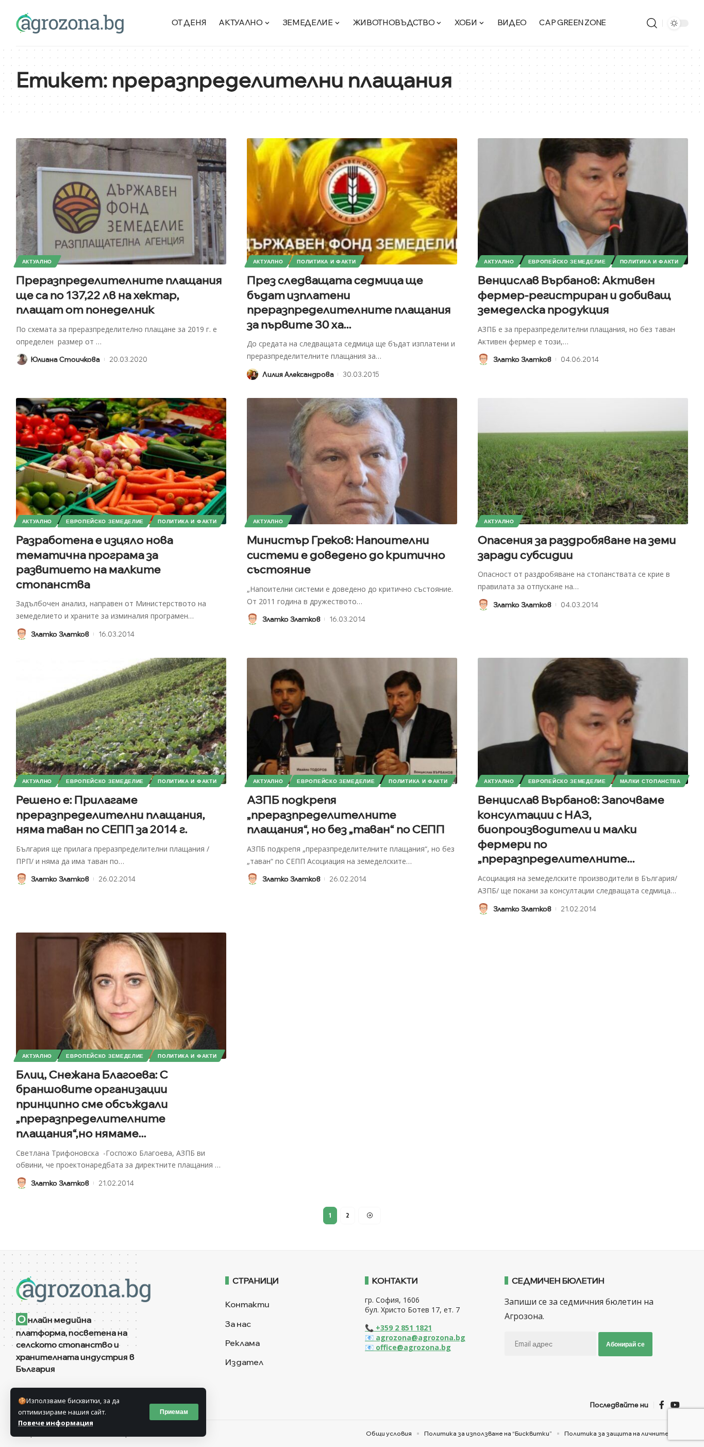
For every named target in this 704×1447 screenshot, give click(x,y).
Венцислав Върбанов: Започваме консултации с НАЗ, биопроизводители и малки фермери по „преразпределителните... (571, 829)
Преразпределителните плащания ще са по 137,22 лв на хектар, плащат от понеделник (119, 295)
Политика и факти (326, 261)
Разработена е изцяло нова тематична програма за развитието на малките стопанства (94, 562)
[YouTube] (675, 1405)
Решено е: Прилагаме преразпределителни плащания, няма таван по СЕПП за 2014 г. (110, 814)
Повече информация (55, 1422)
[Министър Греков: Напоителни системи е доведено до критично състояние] (352, 461)
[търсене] (652, 23)
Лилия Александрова (298, 374)
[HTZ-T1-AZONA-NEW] (108, 1289)
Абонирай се (625, 1344)
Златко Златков (522, 359)
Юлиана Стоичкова (65, 359)
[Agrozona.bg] (70, 23)
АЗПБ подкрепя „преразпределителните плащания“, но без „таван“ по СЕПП (346, 814)
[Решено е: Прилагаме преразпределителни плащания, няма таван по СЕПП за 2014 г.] (121, 721)
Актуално (37, 261)
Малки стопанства (650, 781)
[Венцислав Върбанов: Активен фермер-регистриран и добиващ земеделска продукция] (583, 201)
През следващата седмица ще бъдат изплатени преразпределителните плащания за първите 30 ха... (349, 302)
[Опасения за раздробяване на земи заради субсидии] (583, 461)
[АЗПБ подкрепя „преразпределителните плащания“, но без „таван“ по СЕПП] (352, 721)
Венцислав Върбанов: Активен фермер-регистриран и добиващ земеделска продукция (574, 295)
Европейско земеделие (567, 261)
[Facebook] (662, 1405)
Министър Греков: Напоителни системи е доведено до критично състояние (346, 554)
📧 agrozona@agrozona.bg (415, 1337)
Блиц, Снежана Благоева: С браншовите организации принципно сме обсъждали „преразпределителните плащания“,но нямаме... (92, 1103)
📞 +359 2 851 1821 (398, 1328)
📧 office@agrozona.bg (408, 1347)
